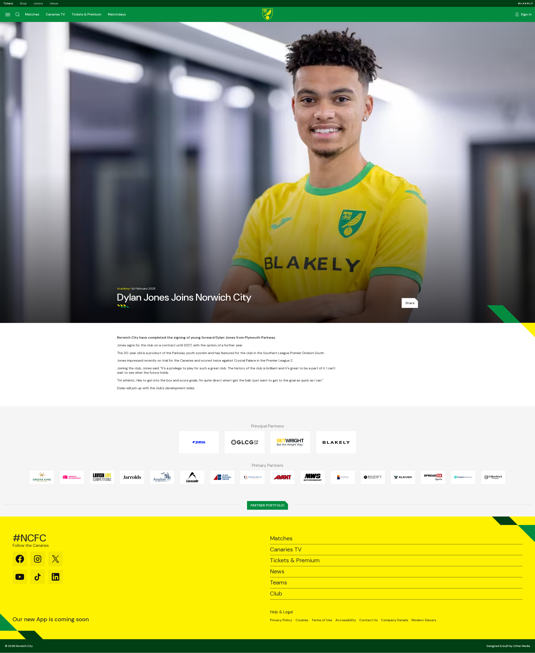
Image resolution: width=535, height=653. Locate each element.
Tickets (8, 3)
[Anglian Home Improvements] (162, 477)
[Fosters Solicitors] (463, 477)
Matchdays (117, 14)
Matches (32, 14)
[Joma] (198, 442)
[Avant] (283, 477)
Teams (278, 582)
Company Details (394, 620)
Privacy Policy (281, 620)
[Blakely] (525, 3)
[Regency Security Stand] (373, 477)
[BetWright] (290, 442)
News (277, 571)
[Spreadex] (433, 477)
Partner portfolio (267, 505)
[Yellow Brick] (493, 477)
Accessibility (345, 620)
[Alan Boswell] (222, 477)
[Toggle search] (17, 14)
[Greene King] (42, 477)
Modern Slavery (423, 620)
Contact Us (368, 620)
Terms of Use (322, 620)
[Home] (267, 14)
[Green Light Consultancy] (244, 442)
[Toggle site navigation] (7, 14)
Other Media (521, 646)
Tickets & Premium (86, 14)
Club (276, 593)
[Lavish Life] (102, 477)
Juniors (38, 3)
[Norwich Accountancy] (72, 477)
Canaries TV (55, 14)
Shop (23, 3)
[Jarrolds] (132, 477)
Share (409, 303)
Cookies (302, 620)
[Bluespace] (343, 477)
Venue (54, 3)
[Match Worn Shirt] (313, 477)
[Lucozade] (192, 477)
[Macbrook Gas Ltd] (252, 477)
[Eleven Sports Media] (403, 477)
